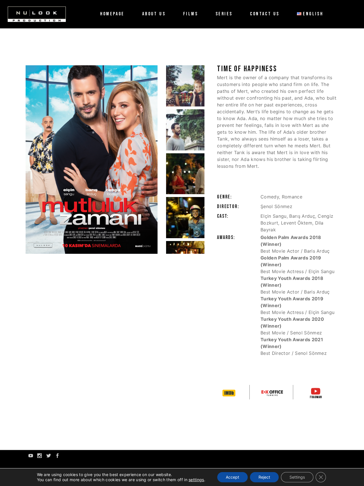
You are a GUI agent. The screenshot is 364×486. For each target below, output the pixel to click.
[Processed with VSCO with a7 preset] (185, 85)
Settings (297, 477)
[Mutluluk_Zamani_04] (185, 217)
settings (196, 479)
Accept (232, 477)
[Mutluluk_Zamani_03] (185, 173)
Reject (264, 477)
